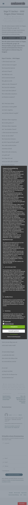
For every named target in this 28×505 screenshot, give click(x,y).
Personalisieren (14, 334)
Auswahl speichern (13, 331)
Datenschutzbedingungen (13, 336)
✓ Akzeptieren (14, 326)
